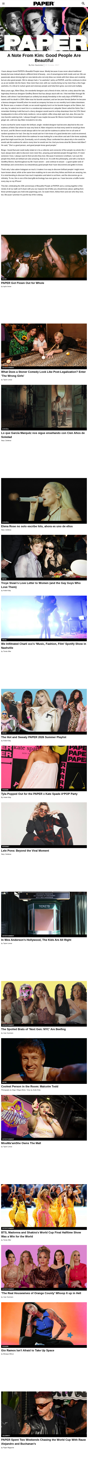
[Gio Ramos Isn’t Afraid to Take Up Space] (44, 1323)
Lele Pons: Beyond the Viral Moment (25, 850)
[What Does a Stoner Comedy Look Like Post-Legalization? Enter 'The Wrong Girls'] (44, 345)
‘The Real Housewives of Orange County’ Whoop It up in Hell (41, 1293)
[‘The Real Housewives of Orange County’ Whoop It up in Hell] (44, 1266)
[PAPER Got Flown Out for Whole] (44, 256)
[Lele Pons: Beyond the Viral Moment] (44, 823)
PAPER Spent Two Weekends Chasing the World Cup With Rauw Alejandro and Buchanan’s (43, 1441)
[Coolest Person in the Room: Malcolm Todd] (44, 1059)
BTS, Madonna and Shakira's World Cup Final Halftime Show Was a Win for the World (41, 1234)
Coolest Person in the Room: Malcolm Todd (29, 1086)
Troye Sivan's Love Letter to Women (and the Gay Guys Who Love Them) (41, 585)
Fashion (5, 790)
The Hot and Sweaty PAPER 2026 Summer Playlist (33, 737)
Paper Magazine (8, 1447)
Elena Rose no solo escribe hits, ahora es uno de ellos (37, 526)
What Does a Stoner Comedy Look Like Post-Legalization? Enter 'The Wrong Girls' (43, 373)
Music (4, 279)
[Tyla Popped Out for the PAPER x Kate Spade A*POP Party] (44, 767)
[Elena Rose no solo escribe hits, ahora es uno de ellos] (44, 499)
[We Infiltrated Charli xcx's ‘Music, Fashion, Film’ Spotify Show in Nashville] (44, 617)
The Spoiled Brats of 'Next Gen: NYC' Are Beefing (33, 1029)
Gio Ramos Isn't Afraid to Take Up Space (27, 1350)
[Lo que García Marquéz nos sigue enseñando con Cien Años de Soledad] (44, 406)
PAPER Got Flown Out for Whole (22, 282)
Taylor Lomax (7, 380)
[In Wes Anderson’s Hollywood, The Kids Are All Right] (44, 913)
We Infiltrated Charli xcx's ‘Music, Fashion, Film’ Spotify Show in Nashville (43, 645)
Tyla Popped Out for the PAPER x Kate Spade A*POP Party (39, 793)
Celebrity (6, 1435)
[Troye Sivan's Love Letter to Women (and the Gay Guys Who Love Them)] (44, 556)
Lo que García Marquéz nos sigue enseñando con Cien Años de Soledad (43, 435)
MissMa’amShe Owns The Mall (21, 1143)
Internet (5, 846)
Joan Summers (8, 1033)
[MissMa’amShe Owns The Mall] (44, 1116)
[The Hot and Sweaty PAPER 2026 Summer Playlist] (44, 710)
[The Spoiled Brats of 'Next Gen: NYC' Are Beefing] (44, 1002)
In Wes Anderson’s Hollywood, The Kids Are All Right (36, 939)
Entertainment (8, 368)
